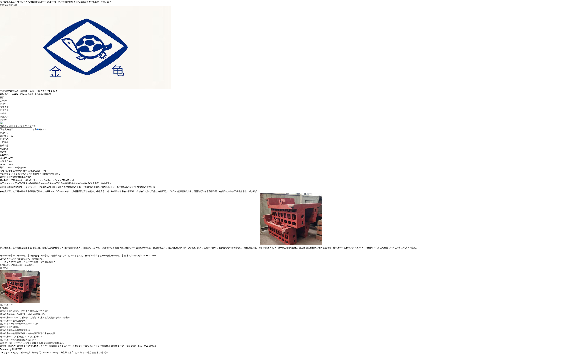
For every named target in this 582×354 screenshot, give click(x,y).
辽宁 (106, 352)
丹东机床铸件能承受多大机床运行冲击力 (19, 323)
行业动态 (4, 145)
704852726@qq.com (16, 167)
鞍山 (82, 352)
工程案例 (27, 342)
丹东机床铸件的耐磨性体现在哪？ (45, 173)
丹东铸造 (31, 125)
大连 (101, 352)
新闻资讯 (4, 110)
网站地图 (54, 342)
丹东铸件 (42, 1)
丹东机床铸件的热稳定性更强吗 (15, 330)
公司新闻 (4, 142)
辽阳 (91, 352)
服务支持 (4, 116)
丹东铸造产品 (6, 135)
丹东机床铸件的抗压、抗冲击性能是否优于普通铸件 (24, 310)
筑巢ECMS (17, 349)
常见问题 (4, 148)
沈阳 (77, 352)
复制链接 (26, 352)
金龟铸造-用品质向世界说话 (38, 94)
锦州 (87, 352)
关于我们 (4, 100)
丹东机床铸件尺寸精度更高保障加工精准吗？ (21, 336)
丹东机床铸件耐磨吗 (9, 326)
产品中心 (4, 103)
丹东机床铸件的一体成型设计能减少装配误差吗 (22, 314)
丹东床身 (13, 125)
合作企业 (4, 113)
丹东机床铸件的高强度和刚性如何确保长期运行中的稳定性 (27, 333)
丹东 (96, 352)
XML (61, 342)
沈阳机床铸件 (17, 264)
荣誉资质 (4, 106)
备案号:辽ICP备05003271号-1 (46, 352)
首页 (2, 97)
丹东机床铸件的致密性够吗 (12, 320)
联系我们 (4, 119)
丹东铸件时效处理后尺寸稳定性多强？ (26, 258)
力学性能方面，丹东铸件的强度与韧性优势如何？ (31, 261)
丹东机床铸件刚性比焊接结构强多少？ (18, 339)
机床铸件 (29, 264)
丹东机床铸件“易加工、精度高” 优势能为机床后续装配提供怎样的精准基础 (35, 317)
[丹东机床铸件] (20, 286)
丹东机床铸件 (6, 304)
